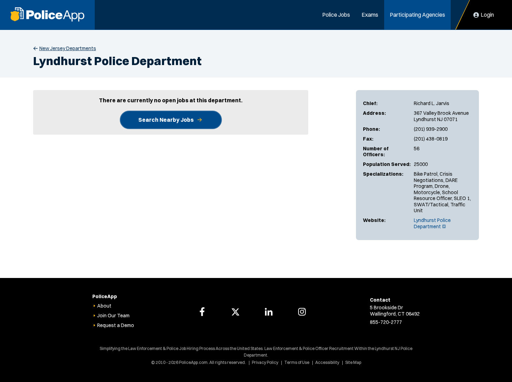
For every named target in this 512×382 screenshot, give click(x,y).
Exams (370, 14)
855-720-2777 (386, 322)
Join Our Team (113, 315)
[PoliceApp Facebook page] (202, 312)
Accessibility (327, 362)
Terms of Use (296, 362)
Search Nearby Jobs (166, 119)
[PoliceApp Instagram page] (302, 312)
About (104, 306)
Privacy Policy (265, 362)
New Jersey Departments (67, 48)
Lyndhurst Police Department (432, 223)
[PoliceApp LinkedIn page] (268, 312)
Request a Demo (115, 325)
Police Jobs (336, 14)
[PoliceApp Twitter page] (235, 312)
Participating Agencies (417, 14)
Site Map (353, 362)
